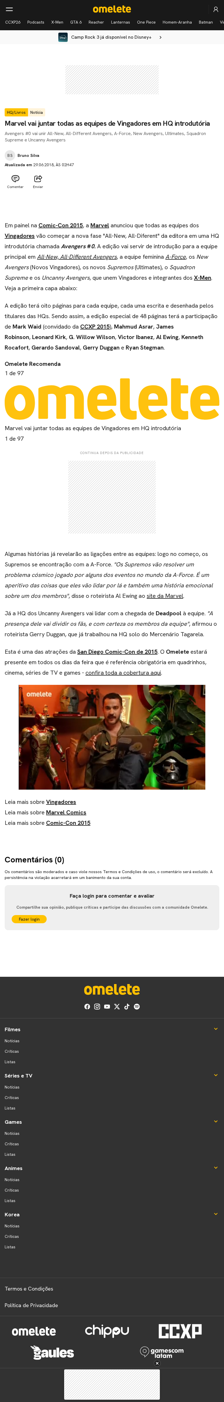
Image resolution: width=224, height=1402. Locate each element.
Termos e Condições (29, 1288)
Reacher (96, 22)
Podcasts (35, 22)
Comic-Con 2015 (60, 225)
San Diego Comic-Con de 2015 (117, 651)
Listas (10, 1061)
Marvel (99, 225)
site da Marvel (165, 596)
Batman (206, 22)
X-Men (57, 22)
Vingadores (20, 236)
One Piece (146, 22)
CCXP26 (12, 22)
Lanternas (120, 22)
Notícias (12, 1040)
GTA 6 (76, 22)
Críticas (12, 1051)
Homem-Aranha (177, 22)
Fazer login (29, 919)
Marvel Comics (66, 812)
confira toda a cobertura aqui (123, 672)
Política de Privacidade (31, 1305)
